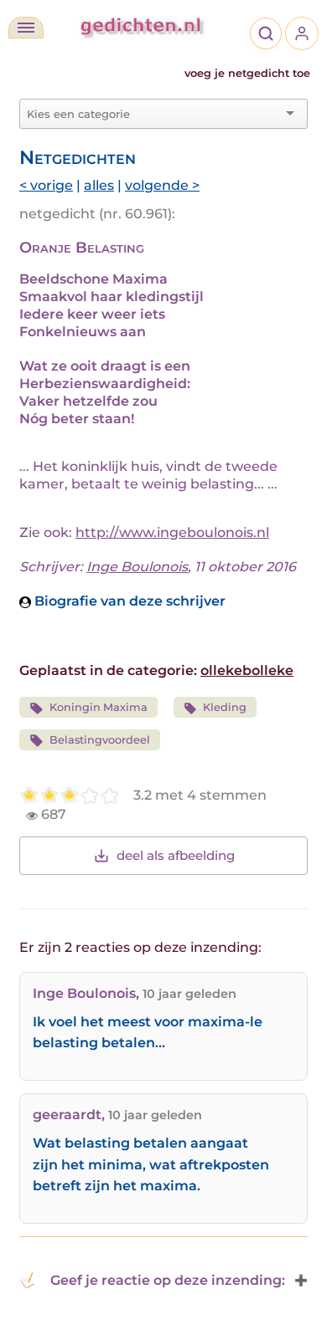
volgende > (162, 185)
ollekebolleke (246, 670)
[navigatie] (26, 27)
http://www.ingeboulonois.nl (172, 532)
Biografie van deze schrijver (128, 601)
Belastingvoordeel (99, 740)
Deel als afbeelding (176, 855)
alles (99, 185)
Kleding (225, 707)
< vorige (46, 185)
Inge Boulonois (137, 567)
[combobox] (153, 113)
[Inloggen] (302, 33)
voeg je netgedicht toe (247, 73)
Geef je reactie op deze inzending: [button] (167, 1280)
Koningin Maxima (98, 707)
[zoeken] (266, 33)
